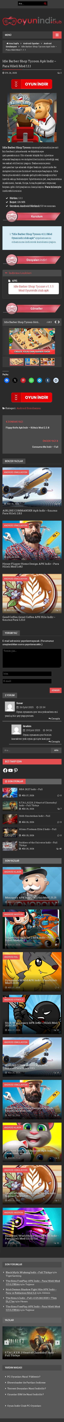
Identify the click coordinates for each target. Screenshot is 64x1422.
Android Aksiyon (13, 914)
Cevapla (55, 718)
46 (57, 1243)
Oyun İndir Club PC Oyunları (24, 1405)
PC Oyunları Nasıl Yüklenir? (23, 1376)
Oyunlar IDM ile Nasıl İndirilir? (25, 1394)
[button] (33, 362)
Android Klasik (12, 872)
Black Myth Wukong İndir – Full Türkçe (29, 1272)
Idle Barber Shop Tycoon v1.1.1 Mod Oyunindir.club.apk (34, 288)
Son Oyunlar (15, 781)
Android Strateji (13, 999)
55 (57, 1030)
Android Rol (11, 957)
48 (58, 557)
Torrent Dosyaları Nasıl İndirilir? (26, 1388)
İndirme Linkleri (20, 273)
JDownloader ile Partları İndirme (26, 1382)
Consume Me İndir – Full (45, 447)
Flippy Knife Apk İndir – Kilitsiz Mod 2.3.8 (27, 427)
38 (58, 504)
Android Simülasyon (29, 408)
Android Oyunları (31, 43)
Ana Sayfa (14, 43)
